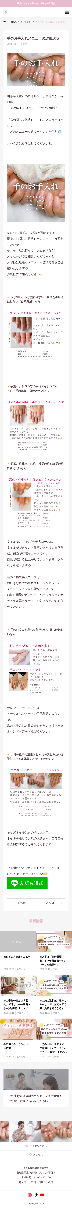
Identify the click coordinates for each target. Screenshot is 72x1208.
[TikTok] (36, 1194)
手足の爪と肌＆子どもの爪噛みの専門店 (36, 3)
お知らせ (21, 969)
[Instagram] (30, 1194)
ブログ (24, 44)
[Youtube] (42, 1194)
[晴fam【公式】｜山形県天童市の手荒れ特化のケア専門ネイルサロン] (6, 12)
